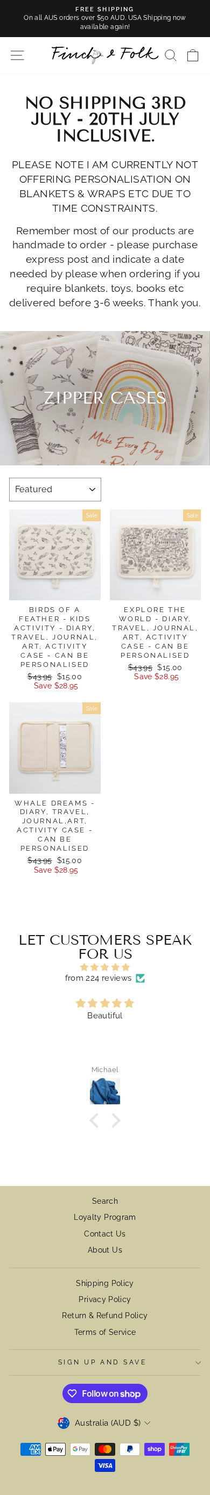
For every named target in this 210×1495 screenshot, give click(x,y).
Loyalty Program (105, 1217)
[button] (96, 1120)
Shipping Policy (105, 1283)
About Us (105, 1250)
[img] (105, 967)
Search (105, 1201)
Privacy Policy (105, 1299)
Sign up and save (102, 1362)
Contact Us (105, 1234)
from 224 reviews (98, 977)
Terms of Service (105, 1332)
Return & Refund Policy (105, 1315)
